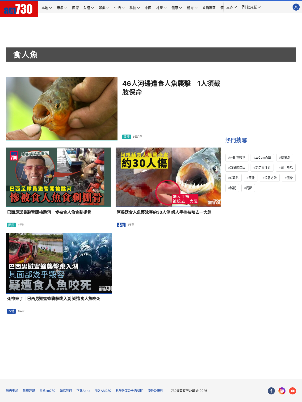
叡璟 (251, 178)
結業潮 (285, 157)
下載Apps (83, 391)
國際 (126, 137)
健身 (290, 178)
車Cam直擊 (263, 157)
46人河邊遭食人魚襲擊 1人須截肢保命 (171, 88)
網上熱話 (287, 167)
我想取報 (29, 391)
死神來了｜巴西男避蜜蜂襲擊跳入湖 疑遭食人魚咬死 (53, 298)
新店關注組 (263, 167)
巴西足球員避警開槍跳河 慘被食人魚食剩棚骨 (49, 212)
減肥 (233, 188)
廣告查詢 (12, 391)
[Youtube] (292, 390)
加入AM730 (103, 391)
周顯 (249, 188)
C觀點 (234, 178)
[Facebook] (271, 390)
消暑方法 (270, 178)
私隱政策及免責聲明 (129, 391)
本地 (121, 225)
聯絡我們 (66, 391)
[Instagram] (281, 390)
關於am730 (47, 391)
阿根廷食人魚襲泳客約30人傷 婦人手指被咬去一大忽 (164, 212)
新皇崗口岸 (237, 167)
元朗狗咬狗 (237, 157)
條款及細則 (155, 391)
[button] (231, 7)
